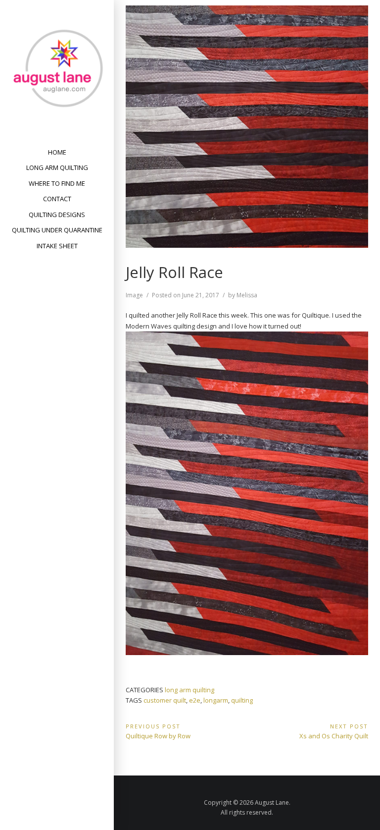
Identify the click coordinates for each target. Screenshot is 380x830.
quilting (242, 700)
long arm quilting (189, 689)
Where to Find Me (57, 183)
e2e (194, 700)
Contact (57, 198)
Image (134, 295)
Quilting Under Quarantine (57, 229)
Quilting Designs (57, 214)
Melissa (247, 295)
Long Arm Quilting (57, 167)
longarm (215, 700)
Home (57, 152)
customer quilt (164, 700)
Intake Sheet (57, 245)
